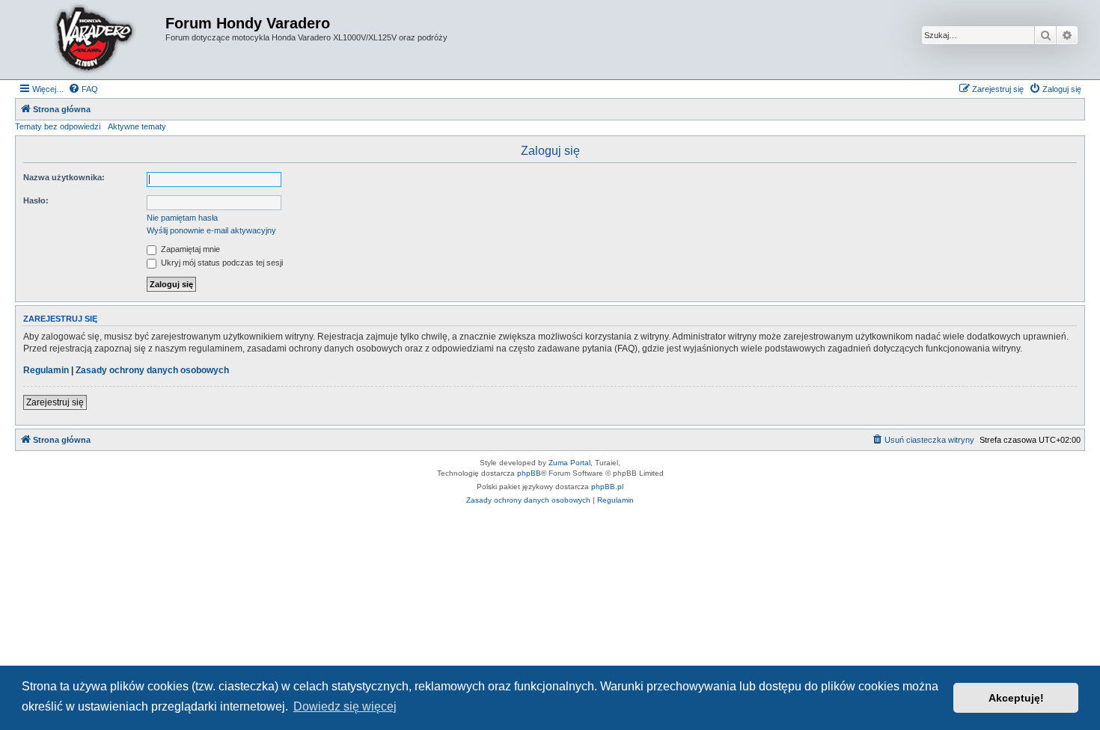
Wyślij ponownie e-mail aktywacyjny (211, 230)
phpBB (529, 473)
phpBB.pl (607, 486)
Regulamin (46, 370)
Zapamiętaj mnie (189, 249)
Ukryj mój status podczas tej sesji (221, 262)
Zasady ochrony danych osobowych (152, 370)
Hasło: (36, 200)
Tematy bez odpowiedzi (57, 126)
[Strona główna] (92, 40)
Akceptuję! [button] (1016, 698)
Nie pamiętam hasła (182, 217)
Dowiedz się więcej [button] (345, 706)
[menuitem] (83, 89)
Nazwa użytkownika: (64, 177)
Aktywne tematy (137, 126)
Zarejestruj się (55, 402)
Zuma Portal (569, 462)
